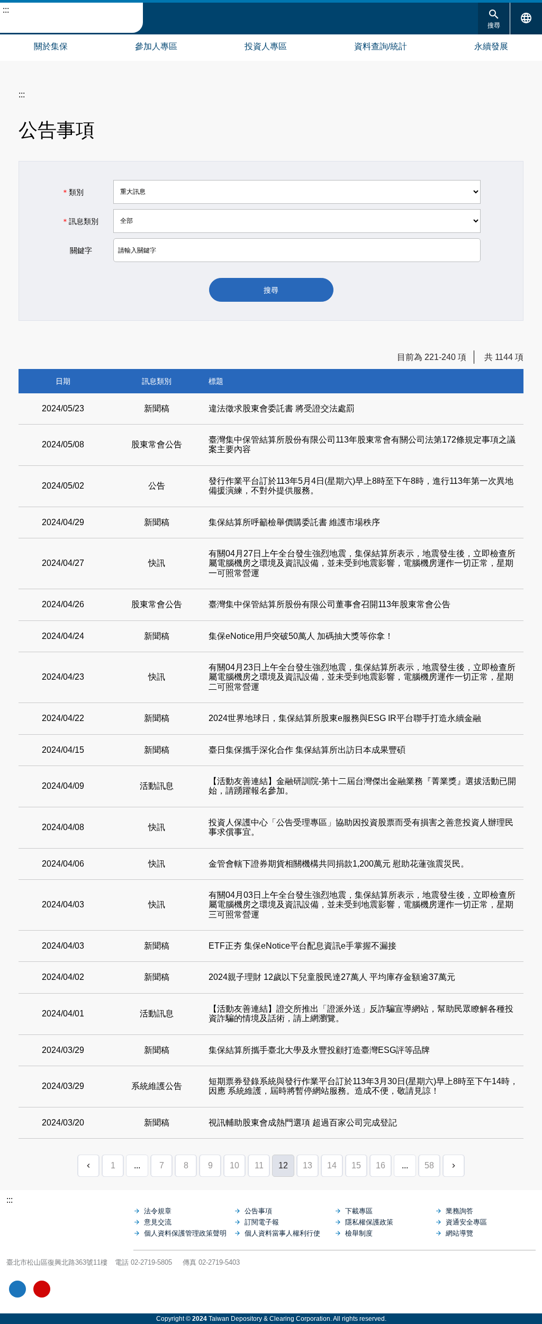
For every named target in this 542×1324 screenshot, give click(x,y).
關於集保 (51, 46)
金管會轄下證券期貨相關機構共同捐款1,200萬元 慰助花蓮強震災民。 (339, 863)
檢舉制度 (359, 1233)
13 (307, 1165)
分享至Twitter (515, 126)
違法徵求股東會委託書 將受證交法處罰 (282, 408)
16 (380, 1165)
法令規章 (157, 1211)
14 (332, 1165)
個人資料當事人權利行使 (282, 1233)
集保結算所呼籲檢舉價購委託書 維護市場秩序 (294, 522)
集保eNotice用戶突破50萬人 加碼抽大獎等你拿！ (301, 636)
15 (356, 1165)
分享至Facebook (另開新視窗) (479, 126)
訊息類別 (79, 221)
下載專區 (359, 1211)
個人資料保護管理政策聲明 (185, 1233)
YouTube (41, 1289)
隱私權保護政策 (369, 1222)
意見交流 (157, 1222)
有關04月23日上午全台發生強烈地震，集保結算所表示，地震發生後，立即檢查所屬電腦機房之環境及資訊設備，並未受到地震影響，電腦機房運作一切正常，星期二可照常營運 (362, 677)
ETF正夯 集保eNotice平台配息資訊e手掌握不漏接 (302, 945)
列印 (461, 126)
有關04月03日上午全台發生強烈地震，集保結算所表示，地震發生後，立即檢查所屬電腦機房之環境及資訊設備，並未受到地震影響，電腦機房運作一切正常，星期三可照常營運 (362, 904)
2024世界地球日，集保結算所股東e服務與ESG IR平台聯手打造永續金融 (345, 718)
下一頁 (453, 1166)
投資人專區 (266, 46)
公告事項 (258, 1211)
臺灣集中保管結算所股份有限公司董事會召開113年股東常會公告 (329, 604)
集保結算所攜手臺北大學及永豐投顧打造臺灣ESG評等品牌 (319, 1050)
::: (6, 9)
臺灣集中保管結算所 (71, 18)
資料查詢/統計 (380, 46)
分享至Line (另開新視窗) (497, 126)
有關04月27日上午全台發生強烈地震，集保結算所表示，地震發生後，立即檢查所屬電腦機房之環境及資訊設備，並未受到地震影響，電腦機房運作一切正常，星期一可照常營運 (362, 563)
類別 (72, 192)
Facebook (17, 1289)
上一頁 (88, 1166)
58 (429, 1165)
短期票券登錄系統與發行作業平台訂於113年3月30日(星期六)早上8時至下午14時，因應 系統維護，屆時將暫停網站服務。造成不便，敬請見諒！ (363, 1086)
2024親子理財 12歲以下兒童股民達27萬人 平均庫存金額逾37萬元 (332, 976)
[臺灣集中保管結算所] (69, 1221)
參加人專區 (156, 46)
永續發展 (491, 46)
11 (259, 1165)
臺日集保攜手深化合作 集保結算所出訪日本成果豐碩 (307, 749)
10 (234, 1165)
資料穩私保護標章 (91, 1289)
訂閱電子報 (262, 1222)
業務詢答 (459, 1211)
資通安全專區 (466, 1222)
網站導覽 (10, 45)
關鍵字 (76, 250)
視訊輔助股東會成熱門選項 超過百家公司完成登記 (303, 1122)
